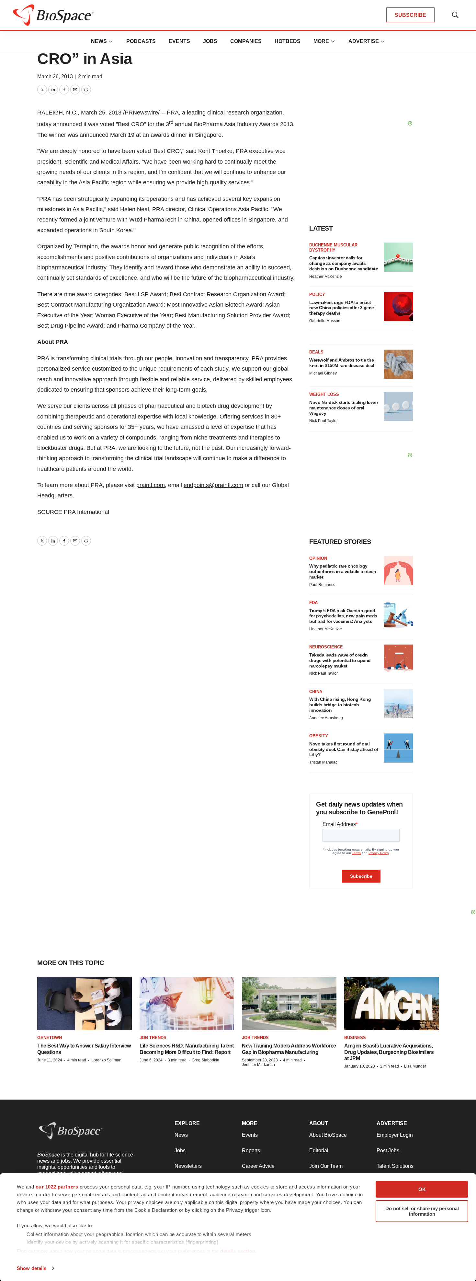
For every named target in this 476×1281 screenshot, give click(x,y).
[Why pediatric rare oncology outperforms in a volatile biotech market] (398, 570)
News (99, 41)
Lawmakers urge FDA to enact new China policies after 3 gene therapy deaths (341, 308)
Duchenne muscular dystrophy (333, 248)
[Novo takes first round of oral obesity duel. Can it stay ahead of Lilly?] (398, 748)
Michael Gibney (323, 373)
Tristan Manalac (323, 762)
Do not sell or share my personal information (422, 1211)
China (315, 691)
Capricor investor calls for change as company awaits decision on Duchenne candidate (343, 263)
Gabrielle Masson (324, 321)
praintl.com (150, 485)
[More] (110, 41)
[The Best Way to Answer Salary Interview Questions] (84, 1003)
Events (179, 41)
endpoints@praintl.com (213, 485)
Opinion (318, 558)
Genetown (49, 1037)
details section (237, 1251)
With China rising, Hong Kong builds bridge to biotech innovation (340, 705)
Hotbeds (287, 41)
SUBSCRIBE (410, 15)
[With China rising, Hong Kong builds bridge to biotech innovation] (398, 703)
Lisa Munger (415, 1066)
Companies (246, 41)
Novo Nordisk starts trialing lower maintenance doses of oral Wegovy (343, 408)
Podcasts (141, 41)
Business (355, 1037)
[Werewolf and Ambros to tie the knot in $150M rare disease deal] (398, 364)
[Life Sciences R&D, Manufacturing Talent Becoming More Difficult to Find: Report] (187, 1003)
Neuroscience (326, 647)
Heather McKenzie (325, 276)
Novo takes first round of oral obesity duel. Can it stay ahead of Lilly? (343, 749)
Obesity (318, 735)
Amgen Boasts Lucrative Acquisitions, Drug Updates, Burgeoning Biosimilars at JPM (389, 1052)
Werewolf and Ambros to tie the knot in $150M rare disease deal (341, 362)
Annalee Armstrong (326, 718)
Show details (31, 1268)
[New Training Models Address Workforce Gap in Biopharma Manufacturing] (289, 1003)
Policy (317, 294)
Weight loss (324, 394)
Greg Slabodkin (205, 1060)
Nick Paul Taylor (323, 420)
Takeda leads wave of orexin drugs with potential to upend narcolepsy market (340, 660)
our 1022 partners (57, 1186)
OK (422, 1189)
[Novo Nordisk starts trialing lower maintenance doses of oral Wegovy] (398, 406)
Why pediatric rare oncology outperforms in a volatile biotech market (342, 571)
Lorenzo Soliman (106, 1060)
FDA (313, 602)
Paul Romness (322, 584)
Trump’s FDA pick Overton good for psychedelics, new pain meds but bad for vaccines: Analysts (343, 616)
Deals (316, 352)
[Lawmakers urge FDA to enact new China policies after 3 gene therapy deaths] (398, 306)
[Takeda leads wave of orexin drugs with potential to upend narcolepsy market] (398, 659)
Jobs (210, 41)
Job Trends (153, 1037)
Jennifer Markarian (258, 1064)
